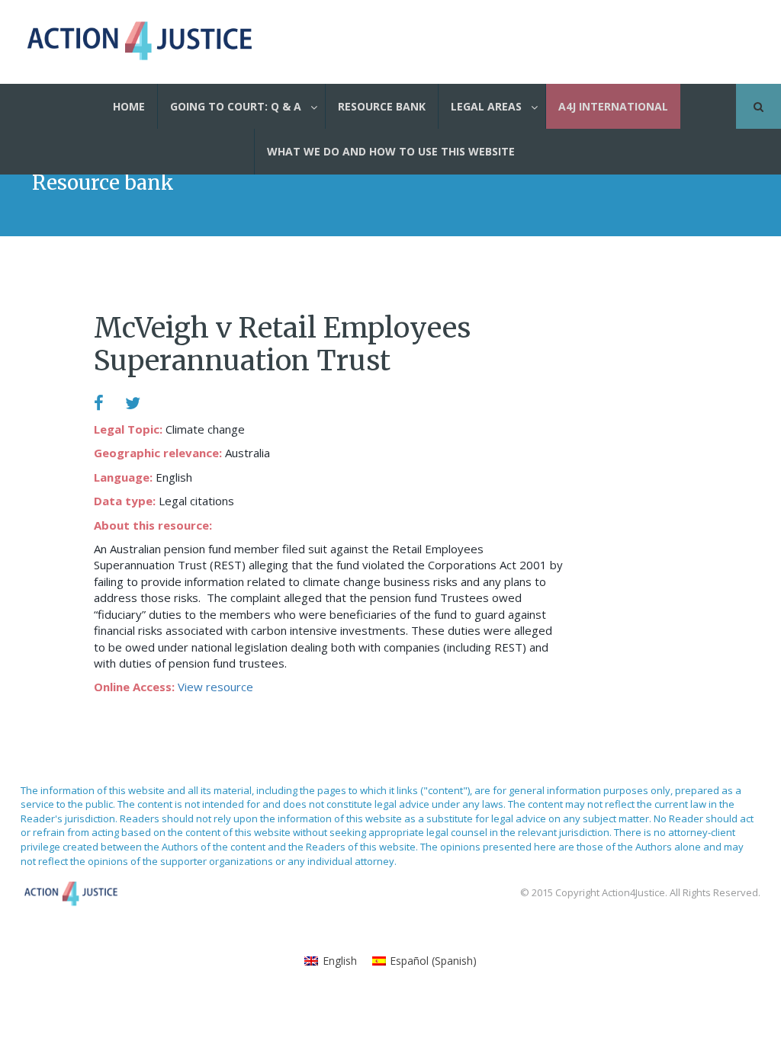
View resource (215, 686)
